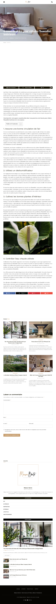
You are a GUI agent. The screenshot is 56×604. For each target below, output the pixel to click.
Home (4, 42)
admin (5, 550)
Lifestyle (6, 511)
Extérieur (6, 504)
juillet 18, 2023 (13, 566)
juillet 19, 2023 (11, 550)
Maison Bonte (23, 597)
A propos (23, 588)
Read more (7, 555)
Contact (36, 588)
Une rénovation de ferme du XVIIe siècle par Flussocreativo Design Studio (15, 342)
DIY (4, 501)
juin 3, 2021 (5, 38)
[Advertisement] (28, 53)
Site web (31, 423)
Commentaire (7, 400)
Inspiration (6, 506)
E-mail (5, 423)
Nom (5, 417)
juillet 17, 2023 (13, 576)
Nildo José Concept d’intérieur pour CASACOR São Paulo (41, 376)
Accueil (18, 588)
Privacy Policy (30, 588)
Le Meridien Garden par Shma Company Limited (15, 375)
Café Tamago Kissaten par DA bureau (18, 575)
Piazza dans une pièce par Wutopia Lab (40, 341)
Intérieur (12, 38)
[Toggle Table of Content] (19, 124)
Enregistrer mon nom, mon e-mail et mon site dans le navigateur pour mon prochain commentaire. (25, 430)
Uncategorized (7, 514)
